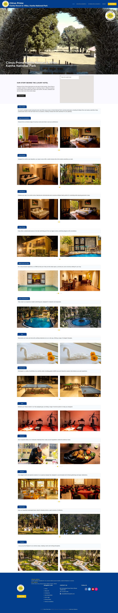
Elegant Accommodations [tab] (24, 118)
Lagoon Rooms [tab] (22, 227)
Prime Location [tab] (22, 106)
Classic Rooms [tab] (22, 155)
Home (46, 588)
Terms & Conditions (49, 601)
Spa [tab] (22, 334)
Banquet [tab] (22, 471)
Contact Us (47, 593)
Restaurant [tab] (22, 435)
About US (47, 590)
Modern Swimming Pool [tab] (24, 298)
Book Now (21, 596)
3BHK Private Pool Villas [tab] (24, 263)
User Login (47, 597)
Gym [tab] (22, 403)
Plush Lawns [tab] (22, 506)
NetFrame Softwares (73, 609)
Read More (21, 95)
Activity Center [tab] (22, 367)
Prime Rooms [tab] (22, 191)
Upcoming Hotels (48, 595)
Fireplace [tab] (22, 542)
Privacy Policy (48, 599)
